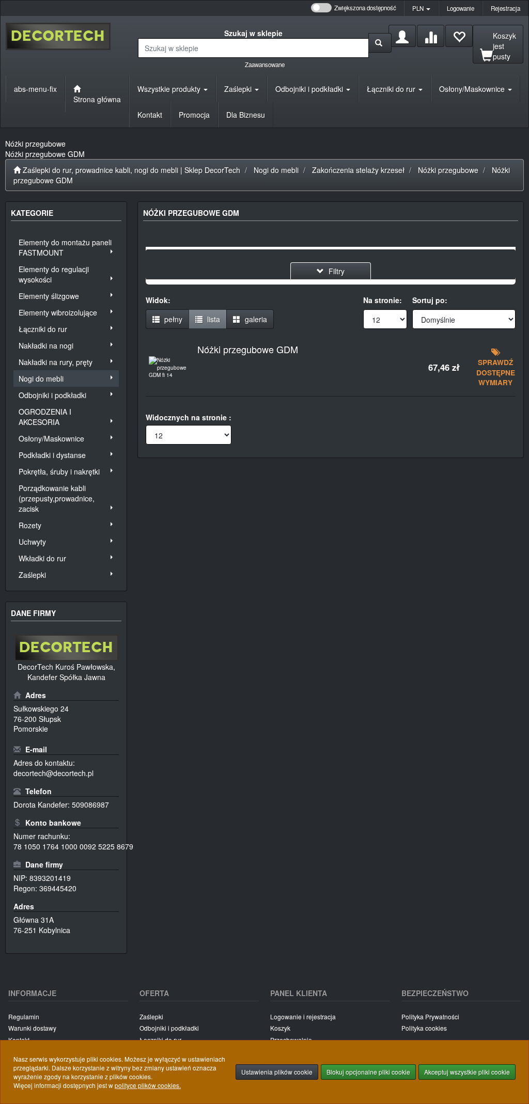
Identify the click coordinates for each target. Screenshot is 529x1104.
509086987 (90, 804)
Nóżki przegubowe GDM (247, 349)
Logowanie (460, 8)
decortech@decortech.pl (53, 773)
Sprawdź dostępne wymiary (495, 372)
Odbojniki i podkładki (310, 89)
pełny (172, 319)
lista (212, 319)
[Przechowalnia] (459, 36)
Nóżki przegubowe (448, 170)
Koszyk (280, 1027)
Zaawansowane (265, 64)
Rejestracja (505, 8)
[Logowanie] (402, 36)
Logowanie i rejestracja (303, 1016)
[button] (421, 8)
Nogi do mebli (276, 170)
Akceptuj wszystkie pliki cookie (467, 1071)
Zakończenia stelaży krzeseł (358, 170)
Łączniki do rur (392, 89)
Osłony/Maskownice (473, 89)
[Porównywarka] (430, 36)
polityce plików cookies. (148, 1085)
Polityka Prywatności (430, 1016)
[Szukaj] (380, 43)
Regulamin (23, 1016)
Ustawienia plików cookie (277, 1071)
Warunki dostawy (32, 1027)
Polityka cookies (424, 1027)
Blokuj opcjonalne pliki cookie (368, 1071)
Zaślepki (239, 89)
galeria (255, 319)
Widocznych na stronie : (188, 417)
